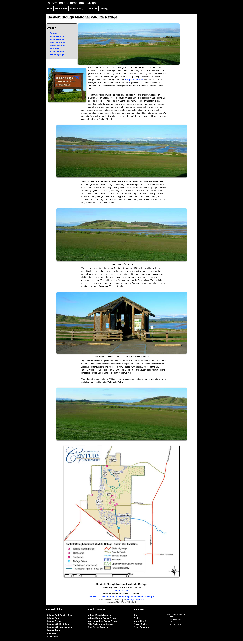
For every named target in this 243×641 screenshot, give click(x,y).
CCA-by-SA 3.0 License (135, 600)
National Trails (53, 630)
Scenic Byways (77, 8)
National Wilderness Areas (59, 627)
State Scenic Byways (98, 627)
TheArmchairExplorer (176, 622)
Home (49, 8)
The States (92, 8)
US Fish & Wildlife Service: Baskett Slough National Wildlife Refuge (121, 597)
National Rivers (57, 51)
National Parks (57, 36)
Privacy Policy (140, 624)
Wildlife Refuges (57, 42)
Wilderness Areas (58, 45)
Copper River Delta (134, 80)
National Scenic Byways (99, 615)
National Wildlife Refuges (58, 624)
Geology (104, 8)
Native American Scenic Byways (103, 621)
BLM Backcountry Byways (100, 624)
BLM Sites (54, 48)
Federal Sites (61, 8)
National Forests (58, 39)
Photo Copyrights (141, 627)
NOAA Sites (52, 636)
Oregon (53, 33)
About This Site (140, 621)
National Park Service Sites (59, 615)
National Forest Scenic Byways (102, 618)
